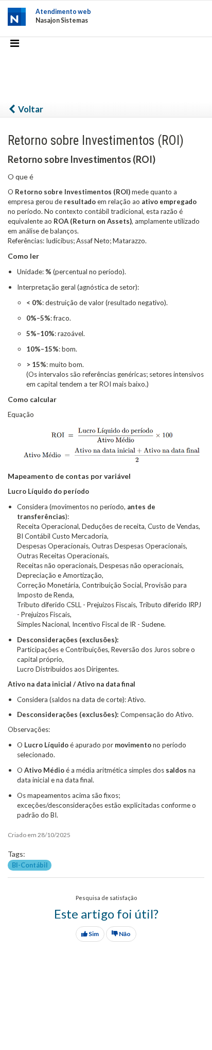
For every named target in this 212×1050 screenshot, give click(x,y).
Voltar (29, 109)
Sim (93, 934)
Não (124, 934)
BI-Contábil (30, 865)
